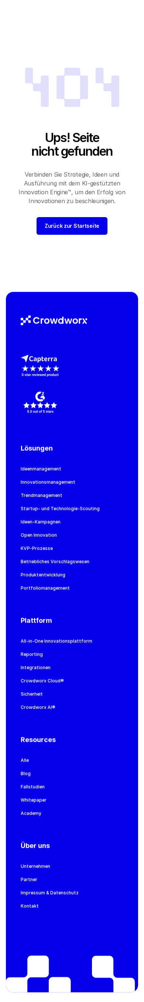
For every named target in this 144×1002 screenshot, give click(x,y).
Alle (25, 760)
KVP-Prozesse (37, 548)
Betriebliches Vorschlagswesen (55, 561)
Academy (31, 813)
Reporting (32, 654)
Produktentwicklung (43, 574)
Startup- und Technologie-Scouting (60, 508)
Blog (26, 773)
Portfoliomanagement (45, 588)
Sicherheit (32, 694)
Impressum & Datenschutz (50, 892)
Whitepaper (34, 800)
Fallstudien (33, 786)
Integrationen (36, 667)
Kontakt (30, 906)
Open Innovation (39, 535)
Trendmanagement (41, 495)
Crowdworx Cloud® (42, 680)
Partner (29, 879)
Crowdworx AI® (38, 707)
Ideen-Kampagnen (41, 521)
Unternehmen (35, 866)
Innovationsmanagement (48, 482)
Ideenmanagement (41, 468)
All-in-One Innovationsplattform (56, 641)
